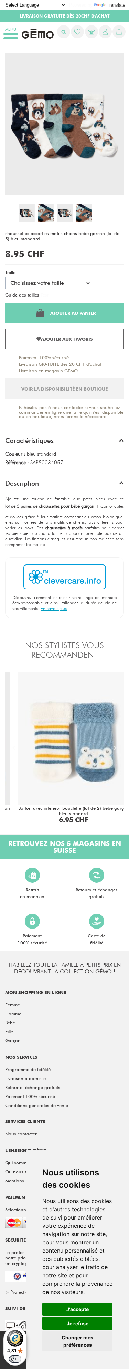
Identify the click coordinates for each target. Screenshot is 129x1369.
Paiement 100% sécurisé (44, 357)
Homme (13, 1013)
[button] (64, 442)
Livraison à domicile (25, 1078)
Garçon (13, 1040)
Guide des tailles (22, 295)
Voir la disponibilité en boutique (64, 389)
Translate (116, 5)
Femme (12, 1004)
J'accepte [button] (77, 1309)
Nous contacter (21, 1134)
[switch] (15, 1359)
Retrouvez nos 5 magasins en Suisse (64, 847)
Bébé (10, 1022)
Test (45, 295)
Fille (9, 1031)
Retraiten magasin (32, 893)
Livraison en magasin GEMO (48, 370)
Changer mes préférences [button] (77, 1341)
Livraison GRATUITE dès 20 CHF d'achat (60, 364)
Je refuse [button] (77, 1323)
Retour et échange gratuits (32, 1087)
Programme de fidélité (28, 1069)
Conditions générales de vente (36, 1105)
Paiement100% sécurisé (32, 939)
